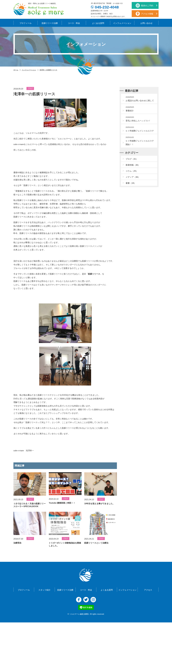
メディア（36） (133, 177)
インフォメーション (122, 23)
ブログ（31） (132, 159)
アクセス (148, 590)
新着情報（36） (133, 165)
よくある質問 (98, 23)
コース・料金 (74, 23)
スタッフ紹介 (44, 590)
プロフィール (25, 23)
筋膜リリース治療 (50, 23)
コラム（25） (132, 171)
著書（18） (131, 183)
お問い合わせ (146, 23)
